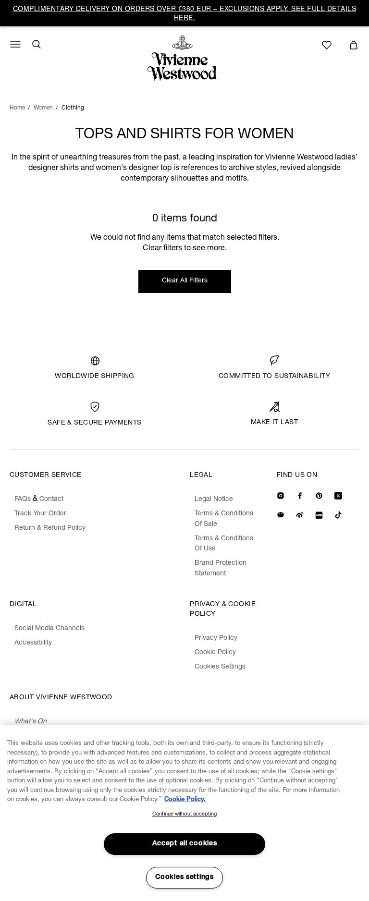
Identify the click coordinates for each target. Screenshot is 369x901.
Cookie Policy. (185, 800)
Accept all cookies (184, 843)
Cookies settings (184, 877)
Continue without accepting (184, 814)
